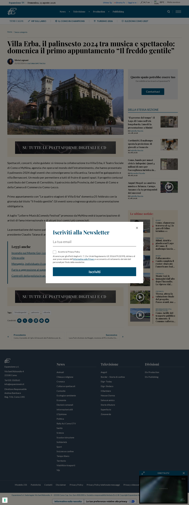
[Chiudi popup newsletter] (137, 227)
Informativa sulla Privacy (83, 259)
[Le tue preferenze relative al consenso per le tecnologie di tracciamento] (4, 500)
